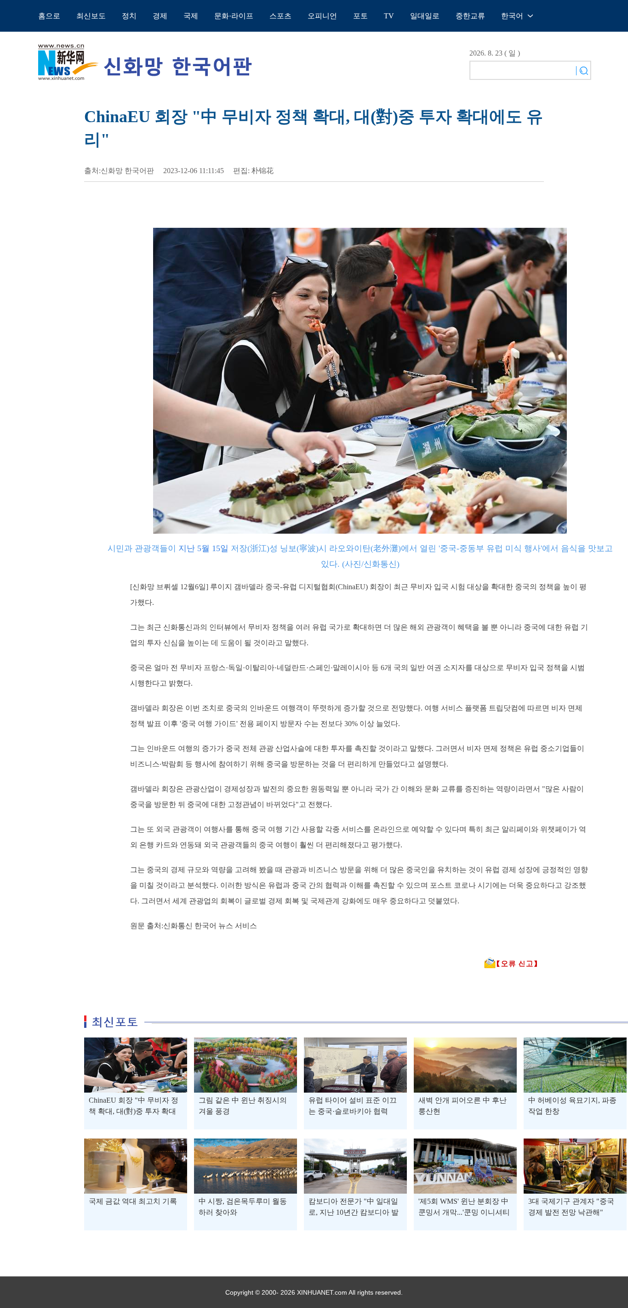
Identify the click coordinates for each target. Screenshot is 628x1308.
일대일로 (425, 16)
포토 (360, 16)
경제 (160, 16)
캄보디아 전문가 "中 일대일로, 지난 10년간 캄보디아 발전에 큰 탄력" (353, 1212)
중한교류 (470, 16)
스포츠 (280, 16)
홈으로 (49, 16)
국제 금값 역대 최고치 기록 (133, 1201)
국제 (190, 16)
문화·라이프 (233, 16)
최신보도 (91, 16)
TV (389, 16)
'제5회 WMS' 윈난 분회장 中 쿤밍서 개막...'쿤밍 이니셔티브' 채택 (464, 1212)
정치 (129, 16)
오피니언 (322, 16)
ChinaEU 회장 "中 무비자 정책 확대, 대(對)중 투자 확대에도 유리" (133, 1111)
